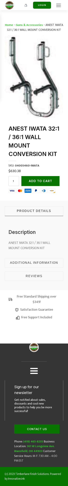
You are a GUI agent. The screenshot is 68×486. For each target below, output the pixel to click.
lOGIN (42, 5)
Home (9, 25)
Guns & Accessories (29, 25)
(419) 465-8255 (33, 441)
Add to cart (40, 181)
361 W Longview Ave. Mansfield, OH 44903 (34, 449)
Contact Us (37, 429)
